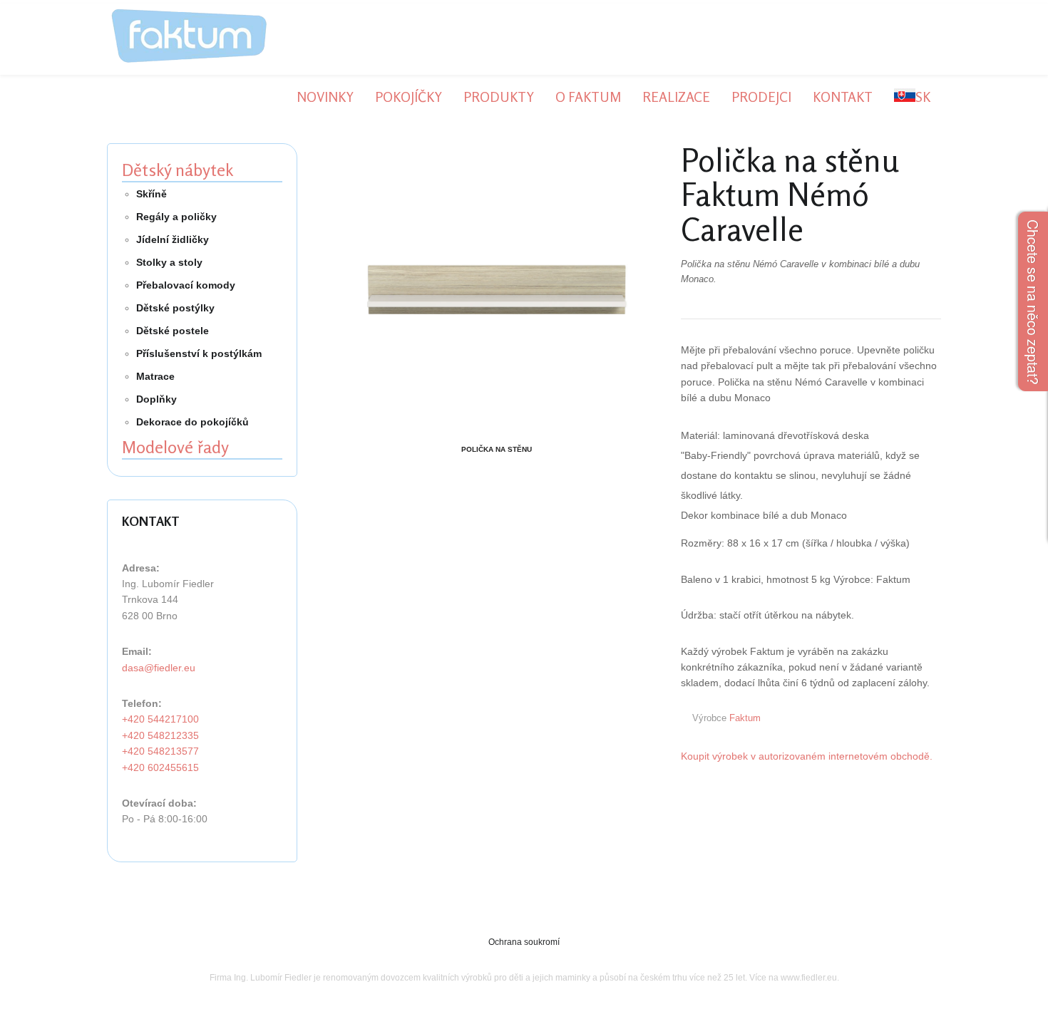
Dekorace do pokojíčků (192, 422)
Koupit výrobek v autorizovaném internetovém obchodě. (807, 756)
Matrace (155, 376)
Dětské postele (172, 330)
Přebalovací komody (185, 285)
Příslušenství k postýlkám (199, 353)
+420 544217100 (160, 719)
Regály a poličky (176, 216)
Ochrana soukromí (524, 942)
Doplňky (156, 399)
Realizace (676, 96)
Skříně (151, 194)
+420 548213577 (160, 751)
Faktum (745, 718)
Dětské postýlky (175, 308)
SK (922, 96)
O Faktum (588, 96)
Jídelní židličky (172, 239)
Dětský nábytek (177, 170)
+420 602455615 (160, 767)
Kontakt (843, 96)
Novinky (325, 96)
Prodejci (761, 96)
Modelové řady (175, 447)
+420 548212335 (160, 735)
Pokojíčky (408, 96)
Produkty (498, 96)
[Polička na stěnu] (496, 291)
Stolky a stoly (169, 262)
